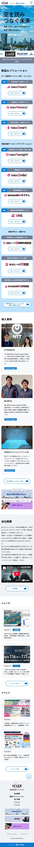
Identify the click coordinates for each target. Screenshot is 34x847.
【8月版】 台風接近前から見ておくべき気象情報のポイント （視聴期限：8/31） (16, 724)
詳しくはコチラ (15, 93)
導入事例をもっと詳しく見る (14, 481)
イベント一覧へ (14, 769)
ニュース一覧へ (14, 683)
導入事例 (17, 799)
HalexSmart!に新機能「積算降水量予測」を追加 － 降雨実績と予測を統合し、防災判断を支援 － (17, 636)
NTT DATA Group (12, 844)
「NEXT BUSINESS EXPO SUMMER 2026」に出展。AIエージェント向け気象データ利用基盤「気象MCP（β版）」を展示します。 (16, 672)
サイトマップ (23, 834)
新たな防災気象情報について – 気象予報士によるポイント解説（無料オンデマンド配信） (16, 757)
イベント (17, 805)
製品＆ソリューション (17, 796)
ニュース (17, 802)
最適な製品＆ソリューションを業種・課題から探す (15, 304)
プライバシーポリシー (12, 834)
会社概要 (14, 588)
